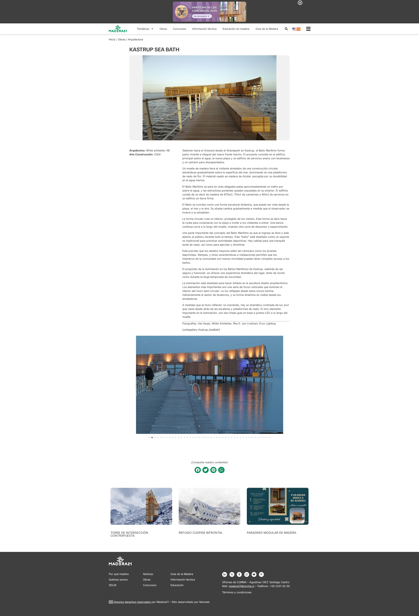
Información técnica (204, 28)
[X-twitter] (231, 574)
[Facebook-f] (239, 574)
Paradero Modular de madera (271, 532)
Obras (163, 28)
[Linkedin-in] (224, 574)
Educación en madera (236, 28)
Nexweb (204, 602)
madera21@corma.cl (241, 586)
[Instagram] (246, 574)
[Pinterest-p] (261, 574)
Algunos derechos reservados (132, 602)
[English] (294, 28)
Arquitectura (135, 39)
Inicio (112, 39)
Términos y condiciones (236, 592)
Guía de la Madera (266, 28)
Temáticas (143, 28)
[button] (286, 28)
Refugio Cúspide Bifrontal (201, 532)
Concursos (179, 28)
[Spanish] (299, 28)
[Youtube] (254, 574)
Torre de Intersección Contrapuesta (129, 534)
